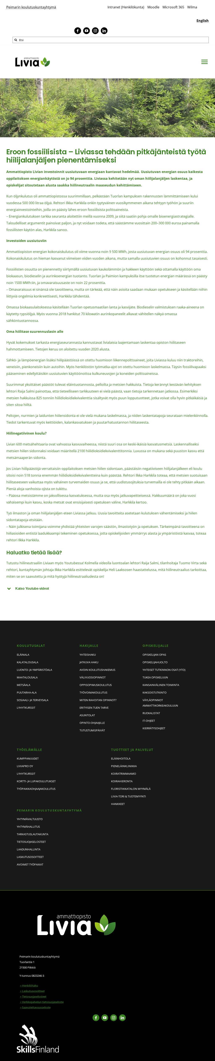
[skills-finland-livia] (38, 1026)
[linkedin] (104, 30)
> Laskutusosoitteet (32, 991)
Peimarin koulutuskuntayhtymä (31, 7)
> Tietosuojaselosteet (33, 996)
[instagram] (95, 30)
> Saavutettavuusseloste (35, 1007)
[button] (107, 588)
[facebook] (77, 30)
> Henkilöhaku (29, 985)
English (203, 20)
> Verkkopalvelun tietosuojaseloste (42, 1002)
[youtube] (86, 30)
